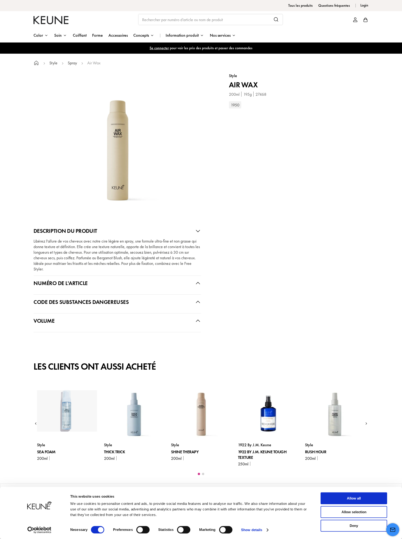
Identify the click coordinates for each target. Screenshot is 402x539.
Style (53, 63)
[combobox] (210, 19)
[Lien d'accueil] (36, 63)
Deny (354, 526)
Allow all (354, 498)
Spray (72, 63)
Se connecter (159, 48)
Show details (251, 530)
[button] (36, 423)
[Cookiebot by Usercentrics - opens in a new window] (39, 529)
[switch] (143, 529)
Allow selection (354, 512)
